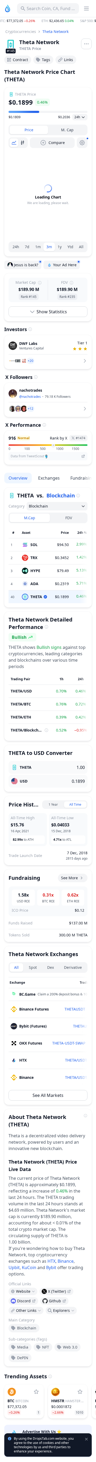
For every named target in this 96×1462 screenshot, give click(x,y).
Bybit (51, 1267)
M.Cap (29, 517)
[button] (48, 21)
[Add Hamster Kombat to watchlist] (80, 1392)
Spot (33, 967)
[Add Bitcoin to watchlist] (36, 1392)
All (81, 246)
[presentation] (56, 1291)
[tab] (29, 130)
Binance (66, 1261)
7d (27, 246)
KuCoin (29, 1267)
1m (38, 246)
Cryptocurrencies (20, 31)
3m (49, 246)
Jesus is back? (26, 264)
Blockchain (60, 495)
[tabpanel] (48, 194)
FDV (68, 517)
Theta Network (55, 31)
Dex (50, 967)
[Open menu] (86, 44)
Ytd (70, 246)
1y (60, 246)
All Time (75, 804)
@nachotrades (30, 396)
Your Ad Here (65, 264)
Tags (46, 59)
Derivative (73, 967)
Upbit (14, 1267)
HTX (51, 1261)
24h (16, 246)
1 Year (53, 804)
